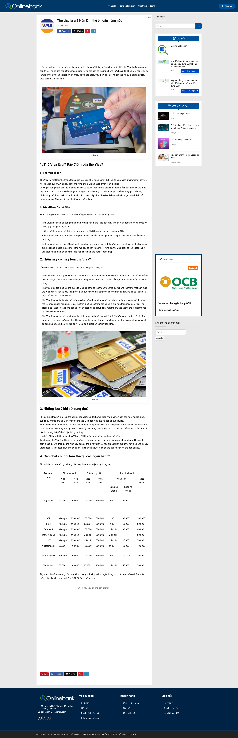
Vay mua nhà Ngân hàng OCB (175, 303)
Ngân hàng (83, 275)
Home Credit (175, 163)
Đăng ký (228, 6)
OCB (172, 70)
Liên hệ (153, 6)
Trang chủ (112, 6)
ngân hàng (97, 436)
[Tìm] (198, 26)
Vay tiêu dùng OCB (190, 71)
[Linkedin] (49, 718)
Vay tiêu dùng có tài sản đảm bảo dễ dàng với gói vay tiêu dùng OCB (184, 83)
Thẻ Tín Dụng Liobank (181, 113)
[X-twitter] (44, 718)
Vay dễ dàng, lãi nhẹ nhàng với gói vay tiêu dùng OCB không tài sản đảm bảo (184, 64)
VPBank (173, 133)
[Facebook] (40, 718)
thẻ (90, 288)
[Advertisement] (94, 51)
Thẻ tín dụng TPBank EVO (182, 139)
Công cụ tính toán (127, 6)
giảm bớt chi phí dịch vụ (116, 235)
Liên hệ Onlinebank (179, 46)
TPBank (173, 145)
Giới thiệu (142, 6)
